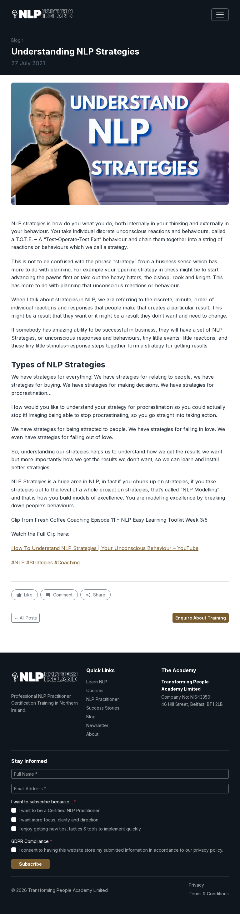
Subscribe (30, 864)
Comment (62, 594)
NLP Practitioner (102, 699)
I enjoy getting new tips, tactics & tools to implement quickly (80, 828)
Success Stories (102, 708)
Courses (94, 690)
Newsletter (97, 725)
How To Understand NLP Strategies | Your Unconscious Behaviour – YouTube (104, 548)
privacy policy (207, 850)
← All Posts (25, 617)
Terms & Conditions (209, 893)
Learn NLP (96, 681)
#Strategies (39, 562)
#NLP (18, 562)
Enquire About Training (200, 617)
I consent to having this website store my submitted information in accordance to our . (121, 850)
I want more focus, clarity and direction (58, 819)
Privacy (196, 885)
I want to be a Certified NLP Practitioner (59, 810)
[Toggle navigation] (220, 14)
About (92, 734)
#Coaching (67, 562)
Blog (16, 40)
